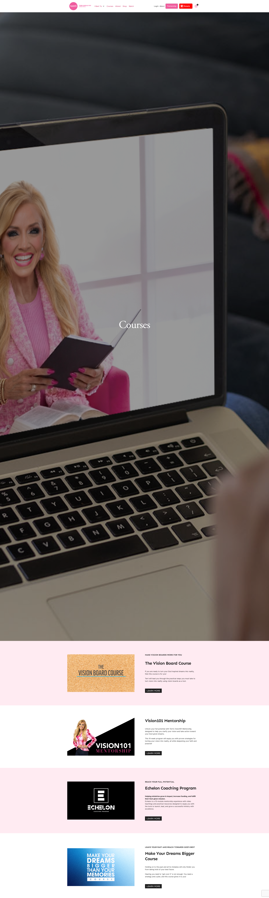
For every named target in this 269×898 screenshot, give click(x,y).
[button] (99, 6)
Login (156, 6)
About (162, 6)
